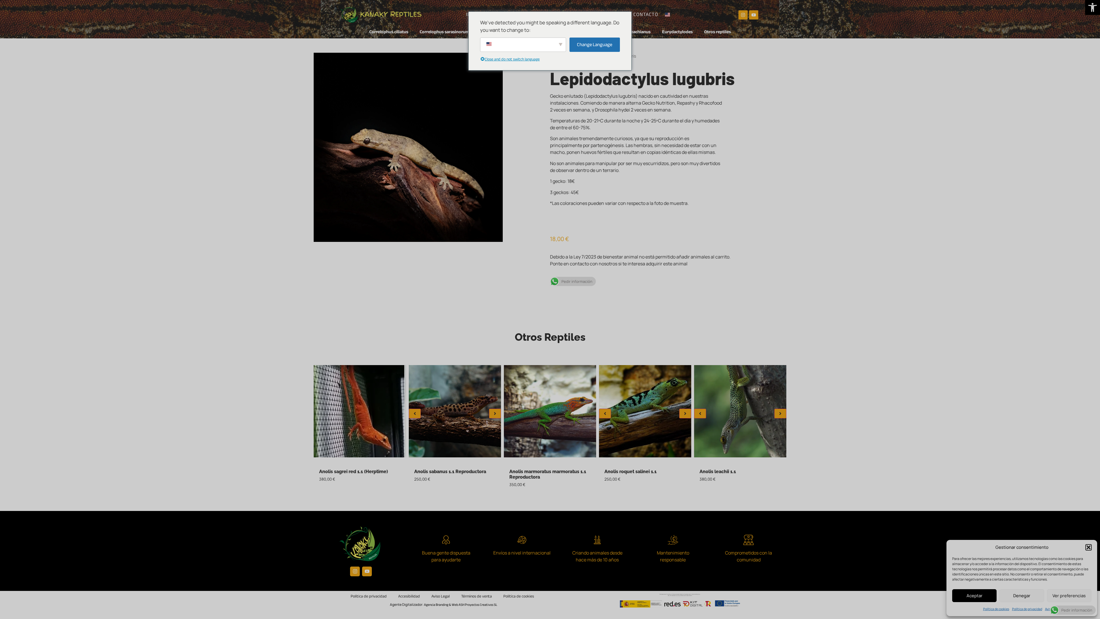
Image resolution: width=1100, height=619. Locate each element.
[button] (1092, 7)
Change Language (594, 44)
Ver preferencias (1069, 596)
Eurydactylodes (677, 32)
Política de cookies (996, 609)
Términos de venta (476, 596)
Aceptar (975, 596)
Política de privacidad (1027, 609)
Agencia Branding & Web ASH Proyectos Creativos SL (460, 605)
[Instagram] (743, 14)
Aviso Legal (440, 596)
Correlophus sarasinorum (445, 32)
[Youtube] (753, 14)
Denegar (1021, 596)
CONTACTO (645, 14)
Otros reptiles (717, 32)
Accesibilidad (409, 596)
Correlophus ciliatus (388, 32)
